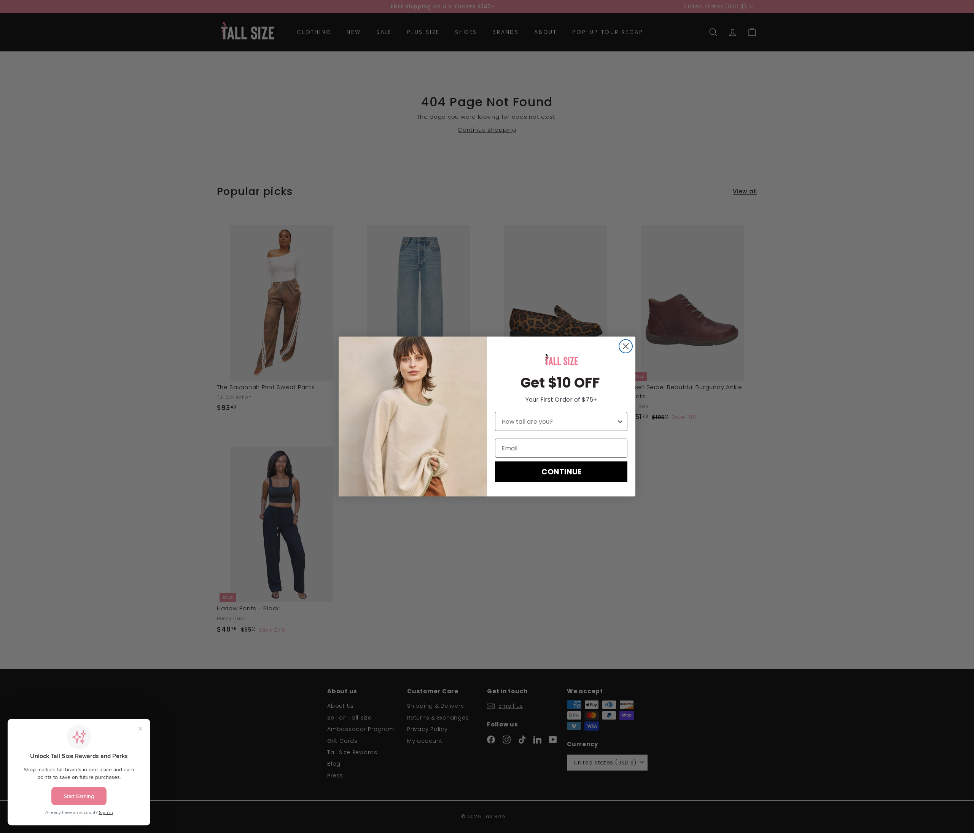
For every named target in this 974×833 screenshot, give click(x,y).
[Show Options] (620, 421)
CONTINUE (561, 471)
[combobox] (558, 421)
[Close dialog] (625, 346)
